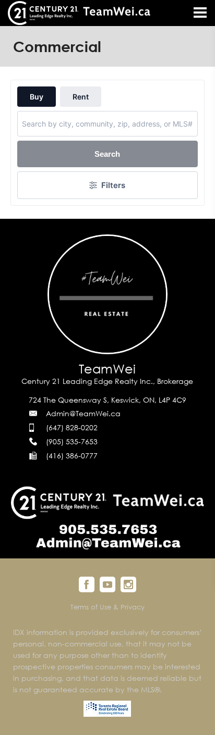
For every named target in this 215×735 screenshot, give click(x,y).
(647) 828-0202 (72, 427)
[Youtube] (107, 584)
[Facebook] (86, 584)
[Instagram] (128, 584)
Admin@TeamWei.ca (83, 413)
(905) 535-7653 (72, 441)
